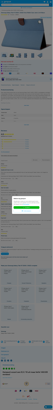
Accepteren (27, 207)
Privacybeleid (26, 204)
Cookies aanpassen (27, 211)
